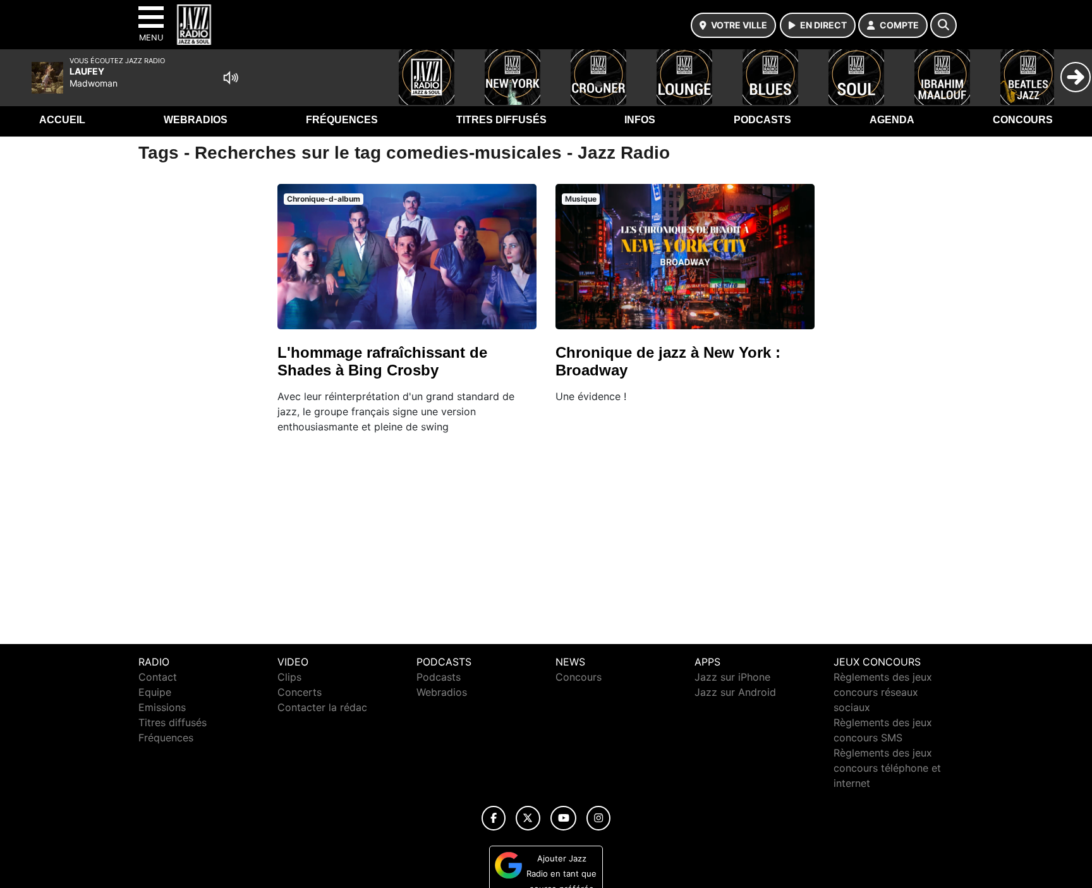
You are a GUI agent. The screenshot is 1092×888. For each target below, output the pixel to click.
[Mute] (230, 77)
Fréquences (342, 119)
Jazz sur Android (735, 692)
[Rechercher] (943, 25)
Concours (1023, 119)
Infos (639, 119)
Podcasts (762, 119)
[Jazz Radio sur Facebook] (494, 818)
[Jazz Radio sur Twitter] (528, 818)
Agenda (892, 119)
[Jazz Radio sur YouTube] (563, 818)
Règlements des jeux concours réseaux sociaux (883, 692)
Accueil (62, 119)
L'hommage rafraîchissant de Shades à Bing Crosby (382, 361)
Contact (157, 677)
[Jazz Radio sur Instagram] (598, 818)
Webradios (196, 119)
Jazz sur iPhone (732, 677)
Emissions (162, 707)
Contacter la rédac (322, 707)
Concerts (299, 692)
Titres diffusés (501, 119)
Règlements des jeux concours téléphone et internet (887, 767)
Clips (289, 677)
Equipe (154, 692)
